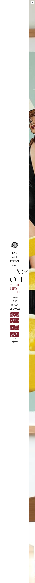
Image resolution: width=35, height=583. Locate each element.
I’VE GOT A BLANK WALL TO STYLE (14, 314)
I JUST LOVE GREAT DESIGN (14, 334)
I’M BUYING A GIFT (14, 320)
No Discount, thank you (14, 340)
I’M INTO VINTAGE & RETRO (14, 327)
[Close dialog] (32, 2)
